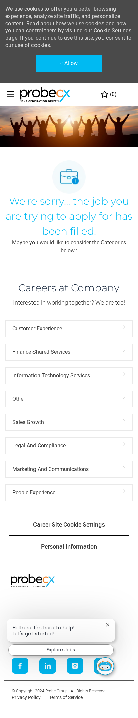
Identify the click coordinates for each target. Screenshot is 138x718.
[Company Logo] (45, 94)
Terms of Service (66, 697)
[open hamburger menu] (11, 94)
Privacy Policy (26, 697)
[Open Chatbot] (105, 666)
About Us (14, 604)
